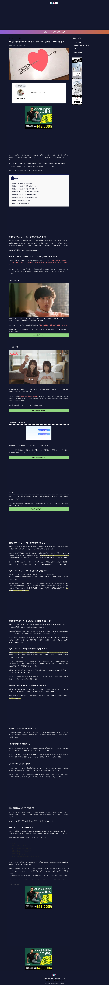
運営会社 (48, 980)
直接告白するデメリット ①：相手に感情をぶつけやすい (26, 191)
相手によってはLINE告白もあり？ (20, 203)
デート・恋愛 (77, 42)
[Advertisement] (54, 18)
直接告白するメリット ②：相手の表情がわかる (24, 186)
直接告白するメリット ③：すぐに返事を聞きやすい (25, 189)
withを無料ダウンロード (38, 410)
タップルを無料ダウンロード (38, 509)
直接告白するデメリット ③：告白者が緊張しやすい (25, 197)
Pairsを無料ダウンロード (38, 335)
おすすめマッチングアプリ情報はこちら (54, 32)
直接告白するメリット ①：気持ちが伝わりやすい (24, 183)
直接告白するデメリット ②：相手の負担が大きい (24, 194)
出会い (75, 49)
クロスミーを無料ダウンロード (38, 457)
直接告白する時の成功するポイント (21, 200)
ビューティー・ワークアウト (81, 45)
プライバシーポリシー (58, 980)
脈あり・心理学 (78, 52)
